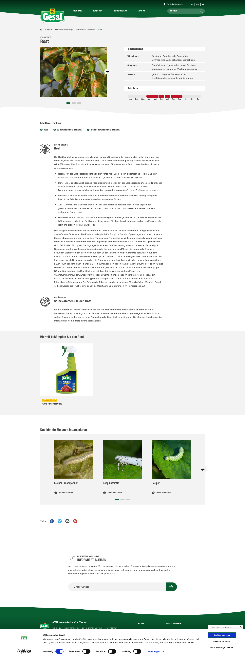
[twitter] (59, 521)
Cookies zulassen (222, 635)
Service (141, 11)
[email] (67, 521)
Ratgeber (97, 11)
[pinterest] (75, 521)
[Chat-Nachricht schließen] (240, 627)
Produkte (77, 11)
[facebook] (52, 521)
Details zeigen (153, 651)
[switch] (86, 651)
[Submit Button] (171, 586)
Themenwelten (119, 11)
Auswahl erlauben (221, 641)
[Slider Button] (107, 71)
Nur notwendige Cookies (221, 648)
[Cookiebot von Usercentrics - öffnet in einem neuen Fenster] (24, 651)
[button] (68, 103)
